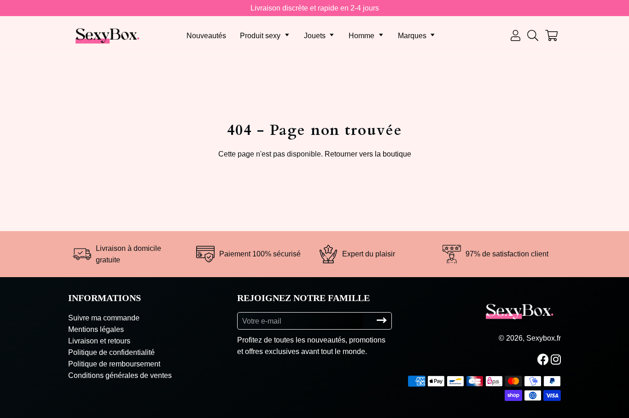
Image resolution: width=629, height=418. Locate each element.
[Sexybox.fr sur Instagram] (557, 359)
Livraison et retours (99, 341)
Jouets (315, 36)
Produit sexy (260, 36)
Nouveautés (206, 36)
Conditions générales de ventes (120, 375)
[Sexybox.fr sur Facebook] (544, 359)
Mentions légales (96, 329)
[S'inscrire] (381, 321)
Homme (361, 36)
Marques (412, 36)
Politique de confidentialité (111, 352)
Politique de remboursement (114, 364)
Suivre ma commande (104, 318)
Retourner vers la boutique (368, 154)
